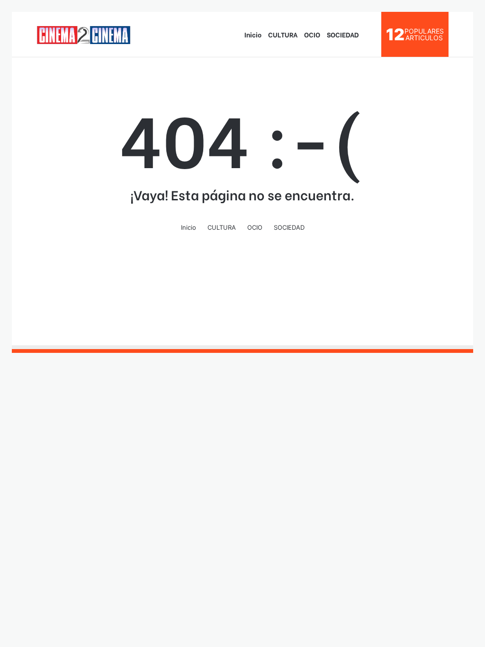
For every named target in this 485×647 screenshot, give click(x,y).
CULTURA (282, 34)
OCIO (312, 34)
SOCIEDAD (343, 34)
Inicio (252, 34)
